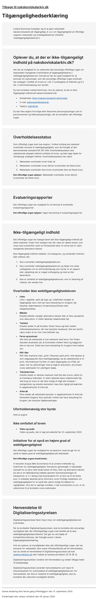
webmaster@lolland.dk (38, 102)
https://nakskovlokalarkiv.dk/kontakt (50, 98)
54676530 (33, 106)
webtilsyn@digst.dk (22, 554)
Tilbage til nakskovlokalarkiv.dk (25, 7)
